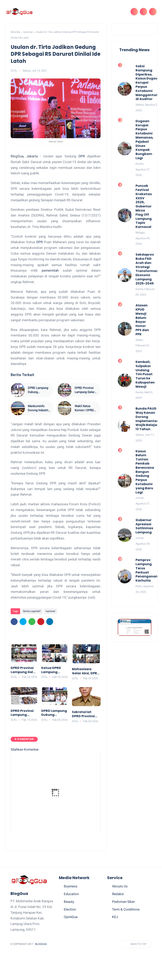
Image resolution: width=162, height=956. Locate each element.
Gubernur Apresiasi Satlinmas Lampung (144, 526)
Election (70, 909)
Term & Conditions (126, 909)
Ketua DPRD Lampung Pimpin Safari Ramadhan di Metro (53, 670)
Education (71, 894)
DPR (81, 156)
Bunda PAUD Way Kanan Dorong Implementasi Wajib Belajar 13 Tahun (147, 419)
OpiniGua (70, 917)
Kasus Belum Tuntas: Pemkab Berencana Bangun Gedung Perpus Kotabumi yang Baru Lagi (145, 472)
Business (70, 886)
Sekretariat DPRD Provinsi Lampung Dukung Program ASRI (83, 714)
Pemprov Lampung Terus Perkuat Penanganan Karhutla (147, 570)
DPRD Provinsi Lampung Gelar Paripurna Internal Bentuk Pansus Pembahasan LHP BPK (84, 390)
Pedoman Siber (123, 902)
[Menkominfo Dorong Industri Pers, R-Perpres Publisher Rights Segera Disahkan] (18, 408)
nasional (28, 31)
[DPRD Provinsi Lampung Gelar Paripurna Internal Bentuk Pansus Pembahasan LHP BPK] (64, 390)
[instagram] (92, 944)
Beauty (69, 902)
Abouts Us (120, 886)
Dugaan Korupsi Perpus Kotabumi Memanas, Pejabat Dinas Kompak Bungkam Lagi (145, 139)
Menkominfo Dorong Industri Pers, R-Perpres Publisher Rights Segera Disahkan (39, 408)
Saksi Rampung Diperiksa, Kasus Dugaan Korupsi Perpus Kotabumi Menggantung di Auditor (148, 82)
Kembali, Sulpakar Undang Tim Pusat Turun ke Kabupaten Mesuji (145, 374)
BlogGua (41, 944)
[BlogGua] (19, 11)
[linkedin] (49, 621)
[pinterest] (40, 621)
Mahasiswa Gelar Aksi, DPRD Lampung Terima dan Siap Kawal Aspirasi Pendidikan (86, 671)
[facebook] (14, 621)
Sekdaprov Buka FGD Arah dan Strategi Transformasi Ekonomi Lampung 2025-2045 (147, 269)
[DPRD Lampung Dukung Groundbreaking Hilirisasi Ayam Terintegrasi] (18, 390)
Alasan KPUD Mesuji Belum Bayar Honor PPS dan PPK (142, 319)
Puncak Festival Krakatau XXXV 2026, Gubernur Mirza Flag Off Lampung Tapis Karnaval (144, 206)
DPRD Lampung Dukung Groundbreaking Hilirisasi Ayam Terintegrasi (38, 390)
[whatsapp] (31, 621)
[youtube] (99, 944)
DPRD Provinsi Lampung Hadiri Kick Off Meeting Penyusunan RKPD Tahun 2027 (23, 713)
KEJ (115, 917)
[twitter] (23, 621)
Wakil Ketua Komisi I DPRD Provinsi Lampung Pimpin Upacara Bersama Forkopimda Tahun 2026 (86, 408)
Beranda (15, 31)
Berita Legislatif (32, 611)
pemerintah (50, 270)
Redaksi (118, 894)
